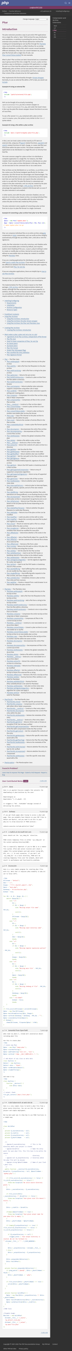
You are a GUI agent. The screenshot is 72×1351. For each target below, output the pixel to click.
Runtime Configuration (14, 307)
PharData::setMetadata (14, 686)
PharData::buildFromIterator (16, 609)
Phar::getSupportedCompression (17, 470)
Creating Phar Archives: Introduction (19, 330)
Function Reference (15, 11)
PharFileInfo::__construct (15, 708)
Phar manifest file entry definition (18, 352)
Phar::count (10, 420)
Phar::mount (11, 524)
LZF (55, 28)
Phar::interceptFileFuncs (15, 485)
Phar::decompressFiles (14, 431)
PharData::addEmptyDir (15, 591)
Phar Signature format (14, 355)
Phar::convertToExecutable (16, 411)
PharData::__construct (14, 623)
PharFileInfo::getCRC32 (14, 722)
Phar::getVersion (12, 479)
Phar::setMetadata (13, 557)
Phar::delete (11, 440)
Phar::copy (10, 416)
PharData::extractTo (13, 661)
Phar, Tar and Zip (19, 267)
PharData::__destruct (14, 657)
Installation (11, 305)
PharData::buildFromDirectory (17, 605)
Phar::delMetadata (13, 436)
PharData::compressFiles (15, 618)
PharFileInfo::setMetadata (15, 756)
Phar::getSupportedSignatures (17, 474)
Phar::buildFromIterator (15, 382)
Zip (55, 35)
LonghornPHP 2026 (36, 7)
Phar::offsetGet (12, 537)
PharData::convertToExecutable (17, 632)
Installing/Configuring (11, 301)
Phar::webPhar (11, 582)
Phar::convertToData (13, 406)
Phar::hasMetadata (13, 481)
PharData (42, 44)
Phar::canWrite (12, 391)
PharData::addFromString (15, 600)
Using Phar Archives (11, 316)
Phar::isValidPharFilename (15, 508)
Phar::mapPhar (12, 519)
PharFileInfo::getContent (15, 731)
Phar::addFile (11, 366)
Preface (4, 11)
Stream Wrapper (38, 78)
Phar (6, 359)
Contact (55, 1344)
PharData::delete (12, 654)
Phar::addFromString (14, 370)
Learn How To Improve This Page (13, 773)
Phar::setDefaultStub (14, 553)
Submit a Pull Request (32, 773)
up (3, 811)
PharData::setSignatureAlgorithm (18, 688)
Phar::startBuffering (13, 569)
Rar (55, 32)
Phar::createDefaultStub (15, 425)
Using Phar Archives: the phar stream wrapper (22, 321)
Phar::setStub (11, 564)
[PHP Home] (5, 3)
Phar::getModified (13, 454)
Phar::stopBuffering (13, 573)
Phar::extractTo (12, 445)
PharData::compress (13, 614)
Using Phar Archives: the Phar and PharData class (23, 323)
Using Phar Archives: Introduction (18, 319)
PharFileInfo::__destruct (15, 720)
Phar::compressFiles (13, 400)
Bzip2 (55, 26)
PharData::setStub (13, 693)
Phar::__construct (12, 404)
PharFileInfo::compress (14, 704)
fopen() (22, 143)
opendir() (41, 143)
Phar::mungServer (13, 528)
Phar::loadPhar (12, 517)
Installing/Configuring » (63, 11)
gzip (44, 233)
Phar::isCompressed (13, 497)
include (4, 82)
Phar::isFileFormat (13, 501)
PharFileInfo (8, 699)
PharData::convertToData (15, 627)
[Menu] (69, 3)
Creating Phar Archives (12, 328)
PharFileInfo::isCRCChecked (16, 747)
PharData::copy (12, 636)
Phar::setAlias (11, 551)
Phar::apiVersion (12, 375)
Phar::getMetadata (13, 452)
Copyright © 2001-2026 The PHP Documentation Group (21, 1344)
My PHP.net (46, 1344)
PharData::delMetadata (15, 650)
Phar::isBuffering (12, 492)
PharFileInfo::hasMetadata (16, 742)
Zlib (55, 37)
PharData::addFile (13, 596)
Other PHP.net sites (9, 1349)
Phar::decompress (13, 429)
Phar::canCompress (13, 386)
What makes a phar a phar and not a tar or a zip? (20, 334)
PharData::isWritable (14, 666)
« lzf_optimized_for (45, 11)
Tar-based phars (12, 343)
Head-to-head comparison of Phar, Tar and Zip (22, 341)
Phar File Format (12, 348)
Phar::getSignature (13, 458)
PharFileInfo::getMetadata (15, 735)
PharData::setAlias (13, 677)
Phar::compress (12, 395)
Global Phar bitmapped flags (16, 350)
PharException (9, 762)
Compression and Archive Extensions (15, 13)
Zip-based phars (12, 346)
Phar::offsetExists (12, 533)
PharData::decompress (14, 641)
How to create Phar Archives (15, 262)
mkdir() (4, 145)
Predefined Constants (11, 314)
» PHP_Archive (28, 186)
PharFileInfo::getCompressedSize (18, 726)
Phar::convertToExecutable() (11, 55)
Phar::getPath (11, 456)
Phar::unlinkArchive (13, 578)
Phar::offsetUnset (12, 544)
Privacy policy (23, 1349)
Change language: (29, 19)
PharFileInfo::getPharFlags (15, 740)
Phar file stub (11, 339)
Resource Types (12, 310)
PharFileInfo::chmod (13, 702)
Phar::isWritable (12, 512)
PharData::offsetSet (13, 670)
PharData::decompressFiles (16, 645)
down (7, 786)
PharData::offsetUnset (14, 675)
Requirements (11, 303)
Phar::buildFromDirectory (15, 377)
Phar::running (11, 546)
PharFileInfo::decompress (15, 711)
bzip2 (14, 235)
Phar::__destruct (12, 443)
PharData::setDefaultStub (15, 681)
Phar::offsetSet (12, 539)
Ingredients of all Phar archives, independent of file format (26, 337)
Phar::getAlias (11, 449)
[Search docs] (66, 3)
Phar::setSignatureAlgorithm (16, 560)
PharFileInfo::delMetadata (16, 715)
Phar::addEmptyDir (13, 361)
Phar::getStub (11, 465)
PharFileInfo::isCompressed (16, 751)
